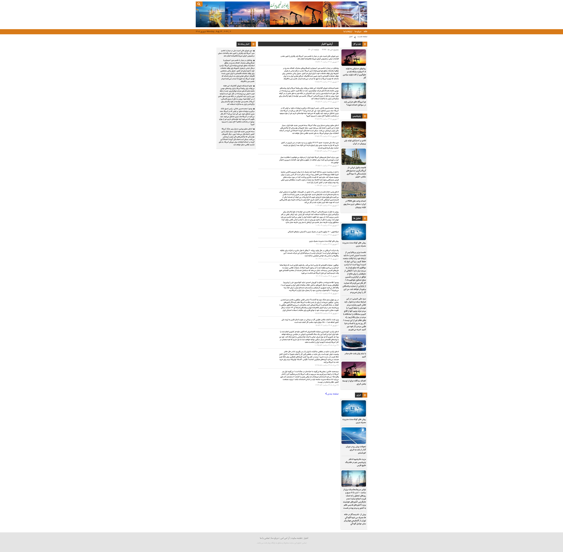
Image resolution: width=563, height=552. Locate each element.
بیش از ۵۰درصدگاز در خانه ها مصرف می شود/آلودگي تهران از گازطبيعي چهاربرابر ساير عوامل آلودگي (355, 519)
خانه (365, 31)
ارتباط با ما (347, 31)
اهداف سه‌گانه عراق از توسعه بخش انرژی (354, 382)
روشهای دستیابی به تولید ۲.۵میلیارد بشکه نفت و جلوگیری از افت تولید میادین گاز (354, 73)
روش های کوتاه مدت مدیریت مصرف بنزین (354, 244)
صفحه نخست (362, 36)
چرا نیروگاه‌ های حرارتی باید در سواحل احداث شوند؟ (355, 103)
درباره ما (357, 31)
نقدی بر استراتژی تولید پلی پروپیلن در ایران (355, 142)
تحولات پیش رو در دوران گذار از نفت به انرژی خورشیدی (356, 450)
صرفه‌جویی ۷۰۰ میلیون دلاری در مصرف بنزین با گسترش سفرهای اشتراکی (313, 231)
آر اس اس (285, 538)
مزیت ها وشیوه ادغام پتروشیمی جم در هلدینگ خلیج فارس (355, 462)
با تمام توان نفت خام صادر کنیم (355, 355)
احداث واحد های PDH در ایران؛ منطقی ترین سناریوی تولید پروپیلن (354, 204)
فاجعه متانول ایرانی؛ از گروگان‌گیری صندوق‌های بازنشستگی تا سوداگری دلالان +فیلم (356, 172)
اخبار (350, 36)
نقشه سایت (296, 538)
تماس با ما (264, 538)
